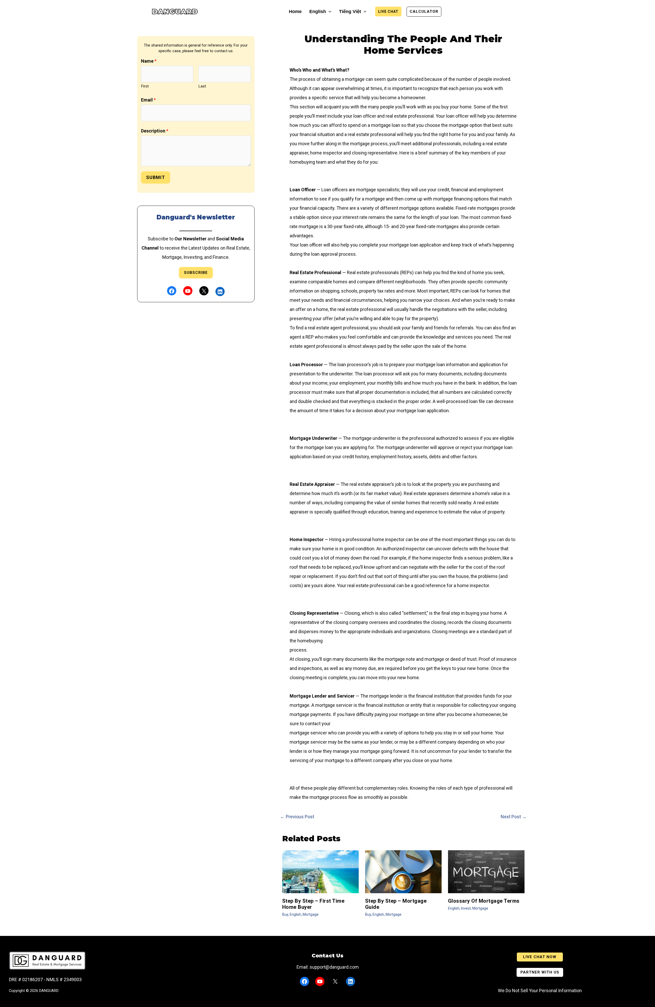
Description (154, 130)
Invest (466, 908)
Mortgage (311, 914)
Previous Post (297, 816)
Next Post (514, 816)
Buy (285, 914)
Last (202, 86)
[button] (328, 11)
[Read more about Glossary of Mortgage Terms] (486, 871)
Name (149, 61)
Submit (155, 177)
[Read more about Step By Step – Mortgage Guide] (403, 871)
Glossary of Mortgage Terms (484, 901)
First (145, 86)
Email (148, 100)
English (295, 914)
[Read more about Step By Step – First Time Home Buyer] (320, 871)
